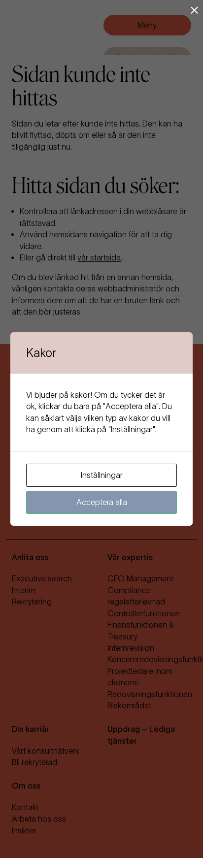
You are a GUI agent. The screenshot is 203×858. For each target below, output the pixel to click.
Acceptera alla (101, 502)
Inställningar (102, 475)
